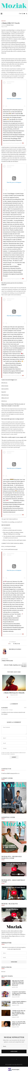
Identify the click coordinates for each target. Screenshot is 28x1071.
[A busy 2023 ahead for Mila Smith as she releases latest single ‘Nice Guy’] (5, 1024)
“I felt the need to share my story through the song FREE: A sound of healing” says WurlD (18, 1013)
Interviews (3, 20)
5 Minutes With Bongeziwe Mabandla (14, 693)
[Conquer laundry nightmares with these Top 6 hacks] (5, 1004)
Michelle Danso (10, 25)
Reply (25, 707)
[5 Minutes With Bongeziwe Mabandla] (14, 683)
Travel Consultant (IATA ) (18, 143)
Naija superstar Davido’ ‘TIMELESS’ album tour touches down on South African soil (18, 983)
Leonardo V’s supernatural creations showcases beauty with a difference (19, 993)
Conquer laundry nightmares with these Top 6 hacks (19, 1002)
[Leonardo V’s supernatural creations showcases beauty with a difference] (5, 994)
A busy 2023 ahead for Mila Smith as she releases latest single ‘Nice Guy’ (19, 1023)
